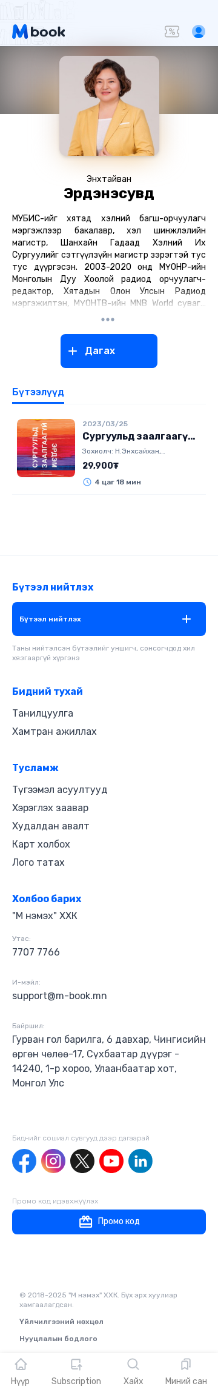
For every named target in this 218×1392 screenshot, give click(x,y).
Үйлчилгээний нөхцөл (61, 1321)
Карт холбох (41, 844)
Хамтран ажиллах (54, 731)
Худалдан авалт (51, 826)
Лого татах (38, 862)
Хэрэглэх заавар (50, 808)
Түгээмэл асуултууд (60, 789)
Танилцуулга (42, 713)
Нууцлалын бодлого (58, 1338)
